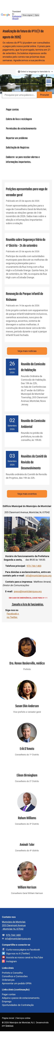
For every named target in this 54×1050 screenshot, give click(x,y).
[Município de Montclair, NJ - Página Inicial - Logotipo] (13, 83)
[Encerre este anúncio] (50, 29)
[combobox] (35, 72)
